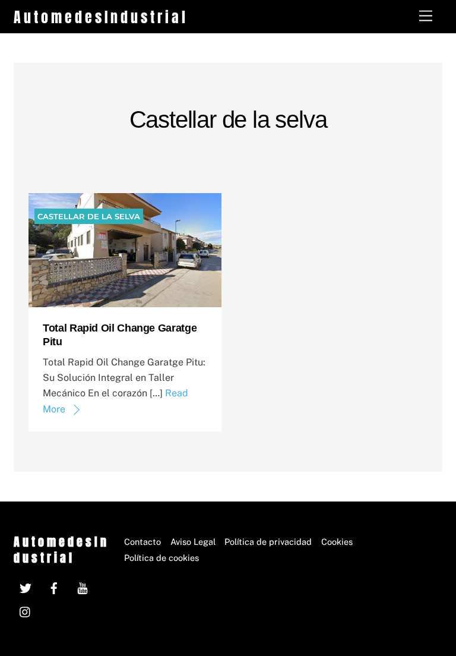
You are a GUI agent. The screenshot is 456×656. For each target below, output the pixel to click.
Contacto (142, 542)
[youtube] (82, 587)
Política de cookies (161, 558)
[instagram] (25, 610)
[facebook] (54, 587)
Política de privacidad (268, 542)
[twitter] (25, 587)
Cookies (337, 542)
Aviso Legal (193, 542)
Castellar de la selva (88, 216)
